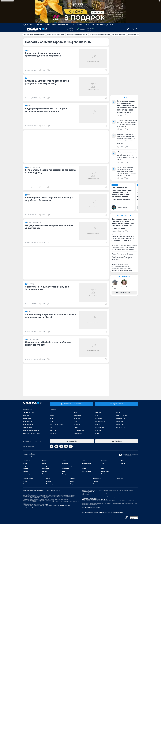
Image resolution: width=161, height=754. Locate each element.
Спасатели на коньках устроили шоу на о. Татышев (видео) (47, 288)
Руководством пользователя (89, 498)
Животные (53, 430)
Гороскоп (80, 25)
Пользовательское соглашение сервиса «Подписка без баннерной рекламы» (102, 512)
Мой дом (77, 424)
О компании (27, 418)
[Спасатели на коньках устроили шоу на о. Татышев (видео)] (93, 292)
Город (51, 421)
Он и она (98, 412)
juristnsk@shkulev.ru (65, 505)
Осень (97, 415)
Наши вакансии (28, 424)
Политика (98, 418)
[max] (66, 446)
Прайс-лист (26, 415)
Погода (47, 25)
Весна (51, 418)
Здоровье (53, 433)
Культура (77, 418)
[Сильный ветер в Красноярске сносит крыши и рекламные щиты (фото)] (93, 320)
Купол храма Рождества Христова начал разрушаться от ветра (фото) (47, 82)
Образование (78, 433)
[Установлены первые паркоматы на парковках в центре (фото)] (93, 175)
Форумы (54, 25)
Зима (75, 412)
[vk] (56, 446)
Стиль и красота (121, 415)
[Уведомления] (132, 29)
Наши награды (27, 421)
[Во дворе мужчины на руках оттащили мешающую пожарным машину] (93, 114)
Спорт (118, 412)
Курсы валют (89, 25)
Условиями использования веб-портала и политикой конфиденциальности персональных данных (108, 500)
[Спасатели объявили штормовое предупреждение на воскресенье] (93, 58)
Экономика (120, 424)
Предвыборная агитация (31, 430)
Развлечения (99, 427)
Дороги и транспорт (56, 424)
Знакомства (39, 25)
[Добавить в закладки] (106, 70)
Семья (97, 433)
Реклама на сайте (28, 412)
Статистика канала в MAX (31, 433)
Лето (75, 421)
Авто (51, 412)
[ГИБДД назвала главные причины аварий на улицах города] (93, 231)
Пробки (81, 29)
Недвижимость (28, 25)
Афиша (73, 25)
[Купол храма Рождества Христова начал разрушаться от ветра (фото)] (93, 86)
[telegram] (51, 446)
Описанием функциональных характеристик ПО (94, 499)
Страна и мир (120, 418)
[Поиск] (128, 29)
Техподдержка (27, 427)
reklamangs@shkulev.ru (88, 491)
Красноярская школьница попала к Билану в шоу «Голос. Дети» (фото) (49, 199)
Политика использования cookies (91, 507)
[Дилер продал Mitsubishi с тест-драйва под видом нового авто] (93, 347)
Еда (51, 427)
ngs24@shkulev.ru (43, 504)
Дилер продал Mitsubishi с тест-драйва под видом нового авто (48, 343)
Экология (119, 421)
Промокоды (104, 25)
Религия (98, 430)
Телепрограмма (63, 25)
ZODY (97, 25)
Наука (76, 427)
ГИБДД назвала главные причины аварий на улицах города (49, 226)
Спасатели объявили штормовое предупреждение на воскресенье (43, 54)
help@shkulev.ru (35, 507)
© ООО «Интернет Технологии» (31, 518)
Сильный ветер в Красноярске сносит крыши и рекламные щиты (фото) (50, 315)
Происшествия (100, 421)
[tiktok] (71, 446)
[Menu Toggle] (24, 29)
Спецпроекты (120, 427)
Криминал (77, 415)
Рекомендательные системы (89, 510)
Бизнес (52, 415)
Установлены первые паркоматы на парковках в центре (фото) (50, 171)
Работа (97, 424)
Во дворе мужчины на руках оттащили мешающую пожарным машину (46, 109)
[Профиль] (137, 29)
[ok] (61, 446)
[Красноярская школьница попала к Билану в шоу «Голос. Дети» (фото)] (93, 203)
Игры (111, 25)
